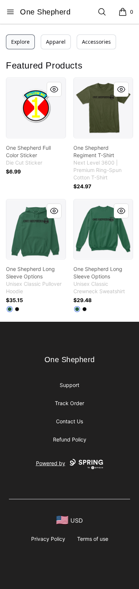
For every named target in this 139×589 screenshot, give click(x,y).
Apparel (56, 41)
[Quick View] (54, 89)
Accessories (96, 41)
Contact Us (69, 421)
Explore (20, 41)
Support (69, 385)
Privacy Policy (48, 539)
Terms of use (92, 539)
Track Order (69, 403)
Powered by (50, 463)
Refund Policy (69, 439)
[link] (36, 108)
